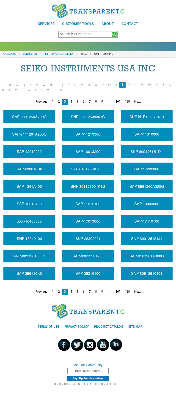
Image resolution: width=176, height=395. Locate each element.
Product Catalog (108, 327)
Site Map (135, 327)
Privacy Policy (76, 327)
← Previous (39, 102)
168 (127, 102)
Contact (129, 24)
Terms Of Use (48, 327)
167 (118, 102)
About (108, 24)
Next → (139, 102)
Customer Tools (78, 24)
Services (46, 24)
